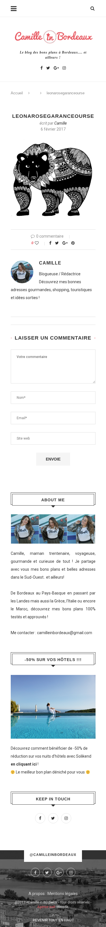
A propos (37, 893)
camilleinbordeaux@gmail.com (64, 632)
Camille (60, 123)
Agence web (46, 907)
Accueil (17, 93)
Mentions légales (62, 893)
